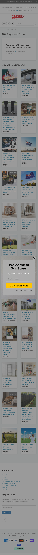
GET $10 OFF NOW (19, 285)
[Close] (34, 258)
